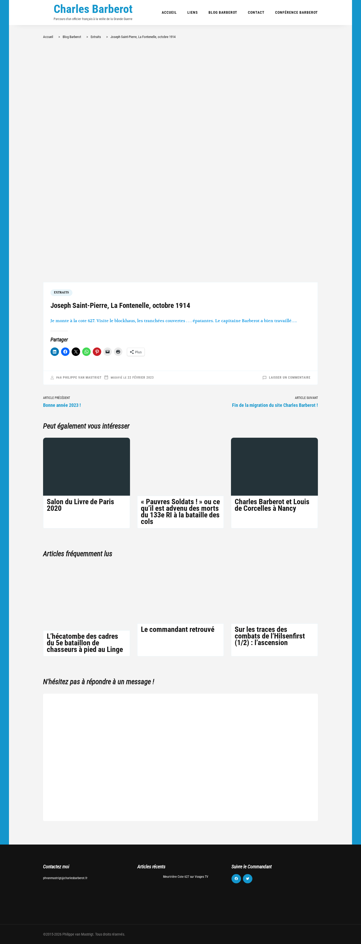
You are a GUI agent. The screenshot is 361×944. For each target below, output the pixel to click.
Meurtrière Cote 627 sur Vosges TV (185, 877)
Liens (192, 12)
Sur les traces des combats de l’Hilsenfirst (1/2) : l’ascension (270, 636)
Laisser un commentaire (290, 377)
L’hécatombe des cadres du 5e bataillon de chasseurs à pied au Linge (85, 643)
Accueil (169, 12)
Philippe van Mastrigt (82, 377)
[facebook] (236, 879)
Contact (256, 12)
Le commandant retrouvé (177, 629)
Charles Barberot (93, 9)
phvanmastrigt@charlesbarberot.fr (65, 878)
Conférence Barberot (296, 12)
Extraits (61, 292)
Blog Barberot (223, 12)
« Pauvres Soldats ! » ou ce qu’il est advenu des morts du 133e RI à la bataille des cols (180, 511)
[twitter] (247, 879)
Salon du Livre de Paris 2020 (80, 505)
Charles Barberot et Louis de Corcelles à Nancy (272, 505)
